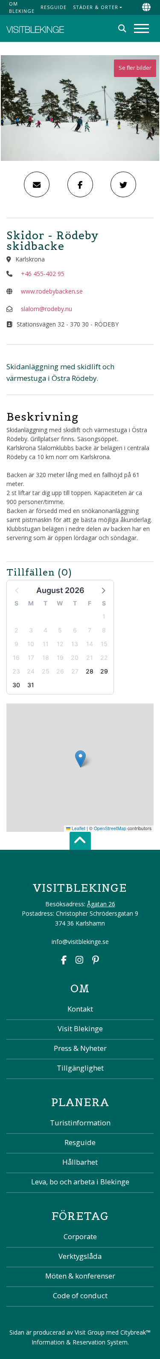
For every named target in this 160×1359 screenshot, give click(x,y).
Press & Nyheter (80, 1048)
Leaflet (77, 828)
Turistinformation (80, 1123)
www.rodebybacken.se (52, 291)
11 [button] (46, 643)
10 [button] (30, 643)
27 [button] (75, 671)
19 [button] (60, 657)
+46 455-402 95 (42, 274)
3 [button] (31, 630)
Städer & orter (95, 7)
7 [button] (89, 630)
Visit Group (90, 1332)
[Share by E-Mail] (36, 184)
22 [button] (104, 657)
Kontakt (80, 1009)
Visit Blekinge (80, 1028)
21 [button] (89, 657)
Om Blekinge (22, 7)
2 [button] (16, 630)
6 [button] (75, 630)
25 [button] (45, 671)
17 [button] (31, 657)
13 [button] (74, 643)
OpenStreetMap (110, 828)
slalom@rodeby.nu (46, 309)
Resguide (54, 7)
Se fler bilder (135, 67)
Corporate (80, 1236)
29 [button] (104, 671)
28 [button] (89, 671)
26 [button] (60, 671)
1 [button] (103, 616)
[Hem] (35, 28)
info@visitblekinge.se (80, 942)
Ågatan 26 (101, 904)
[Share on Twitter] (123, 184)
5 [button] (60, 630)
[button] (102, 590)
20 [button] (75, 657)
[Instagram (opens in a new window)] (79, 961)
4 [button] (45, 630)
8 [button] (104, 630)
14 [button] (89, 643)
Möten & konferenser (80, 1276)
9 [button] (16, 643)
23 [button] (16, 671)
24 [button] (31, 671)
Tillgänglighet (80, 1068)
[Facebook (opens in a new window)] (64, 961)
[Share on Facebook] (80, 184)
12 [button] (60, 643)
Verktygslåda (80, 1256)
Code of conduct (80, 1295)
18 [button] (45, 657)
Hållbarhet (80, 1162)
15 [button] (104, 643)
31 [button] (30, 684)
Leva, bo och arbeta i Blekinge (80, 1182)
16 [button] (16, 657)
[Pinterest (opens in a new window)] (95, 961)
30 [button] (16, 684)
